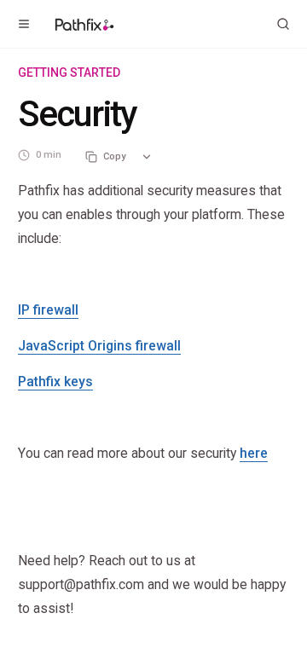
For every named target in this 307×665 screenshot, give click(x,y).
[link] (48, 310)
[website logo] (84, 24)
